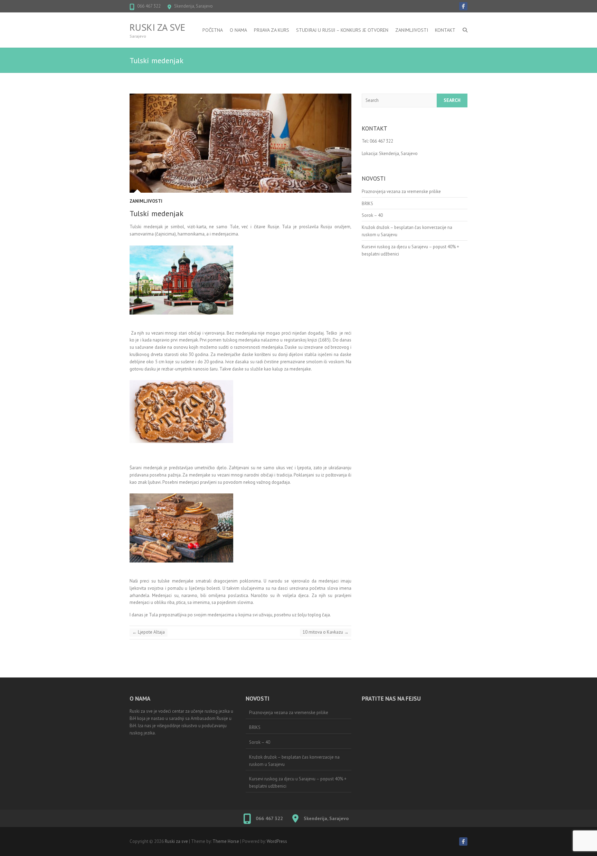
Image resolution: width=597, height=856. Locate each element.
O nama (238, 30)
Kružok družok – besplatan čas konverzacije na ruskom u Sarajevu (294, 760)
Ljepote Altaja (148, 632)
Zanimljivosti (411, 30)
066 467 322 (149, 6)
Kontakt (445, 30)
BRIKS (367, 203)
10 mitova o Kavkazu (326, 632)
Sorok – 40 (372, 215)
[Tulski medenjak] (240, 143)
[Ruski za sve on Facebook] (463, 6)
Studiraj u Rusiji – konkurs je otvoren (342, 30)
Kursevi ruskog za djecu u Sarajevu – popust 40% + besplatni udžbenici (298, 782)
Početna (212, 30)
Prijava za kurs (271, 30)
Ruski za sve (157, 27)
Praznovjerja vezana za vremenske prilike (401, 191)
